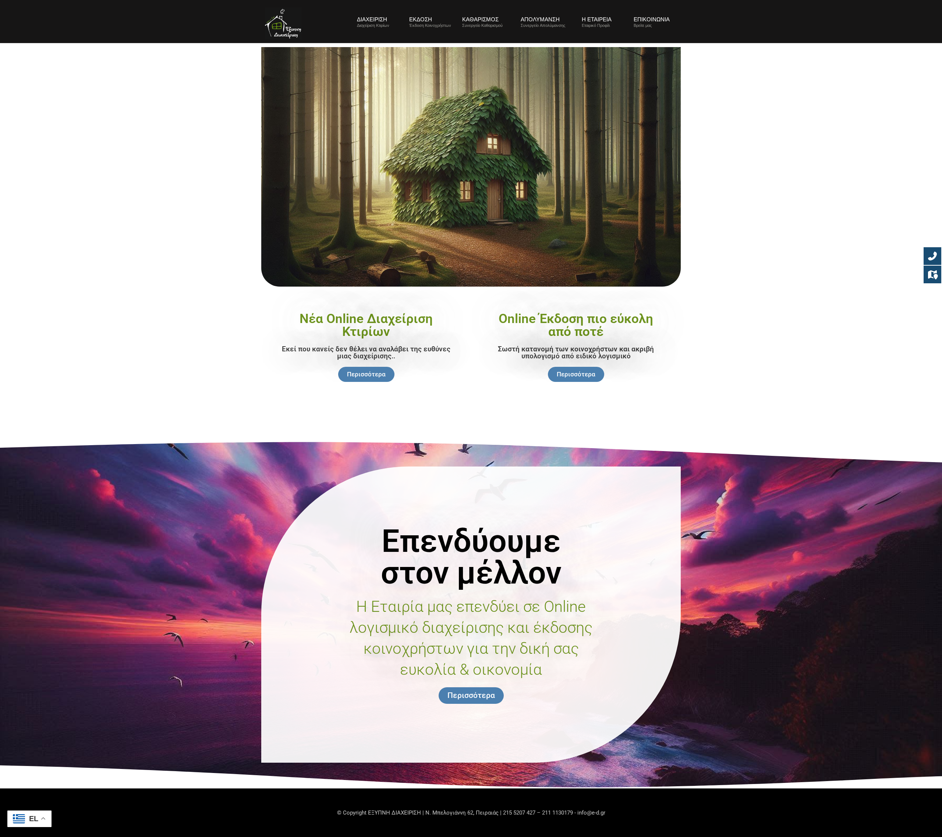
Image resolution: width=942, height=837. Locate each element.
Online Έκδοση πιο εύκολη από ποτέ (576, 325)
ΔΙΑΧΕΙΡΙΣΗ (372, 19)
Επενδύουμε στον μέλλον (471, 556)
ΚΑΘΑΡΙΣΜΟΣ (480, 19)
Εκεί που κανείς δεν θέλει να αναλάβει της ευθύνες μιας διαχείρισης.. (366, 352)
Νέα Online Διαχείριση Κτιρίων (366, 325)
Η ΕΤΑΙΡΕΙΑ (597, 19)
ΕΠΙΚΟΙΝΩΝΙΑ (652, 19)
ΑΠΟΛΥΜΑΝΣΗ (540, 19)
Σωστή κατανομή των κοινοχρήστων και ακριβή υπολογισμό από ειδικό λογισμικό (576, 352)
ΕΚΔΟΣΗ (420, 19)
